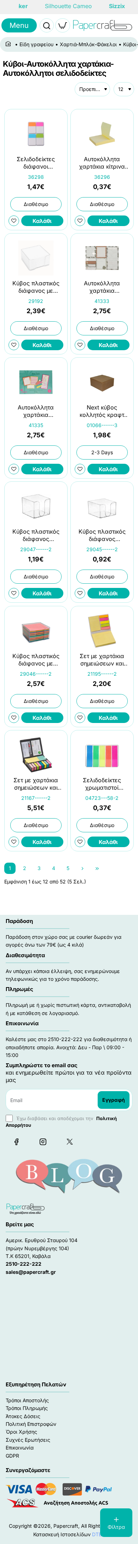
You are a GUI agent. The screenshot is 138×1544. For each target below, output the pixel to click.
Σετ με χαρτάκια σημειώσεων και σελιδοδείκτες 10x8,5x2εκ (102, 660)
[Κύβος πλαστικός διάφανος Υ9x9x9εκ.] (36, 506)
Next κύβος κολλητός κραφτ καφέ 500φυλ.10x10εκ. (102, 411)
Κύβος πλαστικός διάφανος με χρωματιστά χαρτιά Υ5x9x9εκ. (36, 660)
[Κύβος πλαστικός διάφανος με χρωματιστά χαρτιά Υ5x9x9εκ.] (36, 630)
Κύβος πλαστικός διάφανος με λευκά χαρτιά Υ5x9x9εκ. (35, 287)
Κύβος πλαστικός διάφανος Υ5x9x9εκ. (102, 535)
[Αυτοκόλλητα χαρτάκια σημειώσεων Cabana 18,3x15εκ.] (102, 258)
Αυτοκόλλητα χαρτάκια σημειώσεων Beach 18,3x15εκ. (35, 411)
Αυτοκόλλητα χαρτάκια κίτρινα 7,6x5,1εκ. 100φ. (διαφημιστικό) (102, 163)
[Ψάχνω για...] (47, 25)
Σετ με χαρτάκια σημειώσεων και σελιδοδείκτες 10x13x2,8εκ (35, 784)
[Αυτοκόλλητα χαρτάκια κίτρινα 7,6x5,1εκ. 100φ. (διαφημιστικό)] (102, 133)
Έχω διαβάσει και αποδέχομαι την (61, 1122)
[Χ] (69, 1141)
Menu (19, 25)
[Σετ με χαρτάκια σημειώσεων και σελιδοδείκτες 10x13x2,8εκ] (36, 754)
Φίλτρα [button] (116, 1527)
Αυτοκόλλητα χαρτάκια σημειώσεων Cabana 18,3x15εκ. (102, 287)
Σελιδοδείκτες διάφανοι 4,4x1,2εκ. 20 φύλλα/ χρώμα (36, 163)
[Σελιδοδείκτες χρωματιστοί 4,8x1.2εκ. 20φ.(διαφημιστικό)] (102, 754)
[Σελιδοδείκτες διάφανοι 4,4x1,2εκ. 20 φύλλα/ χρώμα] (36, 133)
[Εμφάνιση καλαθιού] (63, 25)
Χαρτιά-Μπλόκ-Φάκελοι (88, 44)
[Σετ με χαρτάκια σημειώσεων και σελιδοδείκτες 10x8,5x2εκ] (102, 630)
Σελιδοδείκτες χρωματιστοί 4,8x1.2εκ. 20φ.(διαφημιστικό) (102, 784)
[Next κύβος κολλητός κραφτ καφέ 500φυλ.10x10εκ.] (102, 382)
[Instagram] (42, 1141)
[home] (9, 44)
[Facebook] (16, 1141)
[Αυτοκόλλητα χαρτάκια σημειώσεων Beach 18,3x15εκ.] (36, 382)
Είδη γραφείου (36, 44)
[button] (42, 220)
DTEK (98, 1534)
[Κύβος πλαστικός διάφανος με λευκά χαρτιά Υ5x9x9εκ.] (36, 258)
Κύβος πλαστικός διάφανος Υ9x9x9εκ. (35, 535)
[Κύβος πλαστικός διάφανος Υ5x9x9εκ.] (102, 506)
